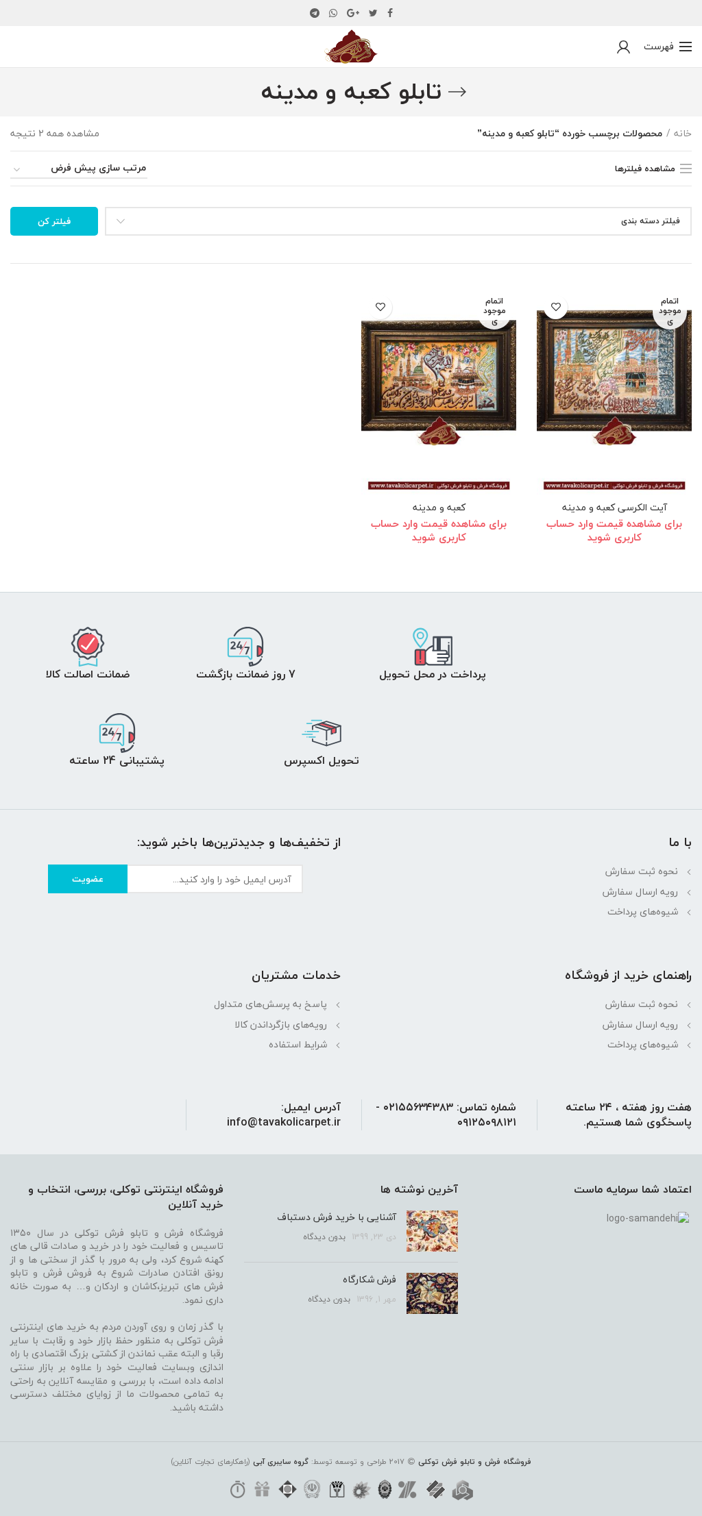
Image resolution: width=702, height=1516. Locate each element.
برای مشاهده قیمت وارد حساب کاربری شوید (614, 530)
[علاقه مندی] (556, 307)
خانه (683, 133)
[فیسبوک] (390, 13)
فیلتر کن (54, 221)
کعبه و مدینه (439, 507)
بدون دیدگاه (324, 1237)
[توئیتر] (373, 13)
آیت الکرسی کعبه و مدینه (614, 507)
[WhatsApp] (333, 13)
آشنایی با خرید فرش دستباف (336, 1217)
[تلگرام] (314, 13)
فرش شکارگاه (369, 1279)
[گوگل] (353, 13)
